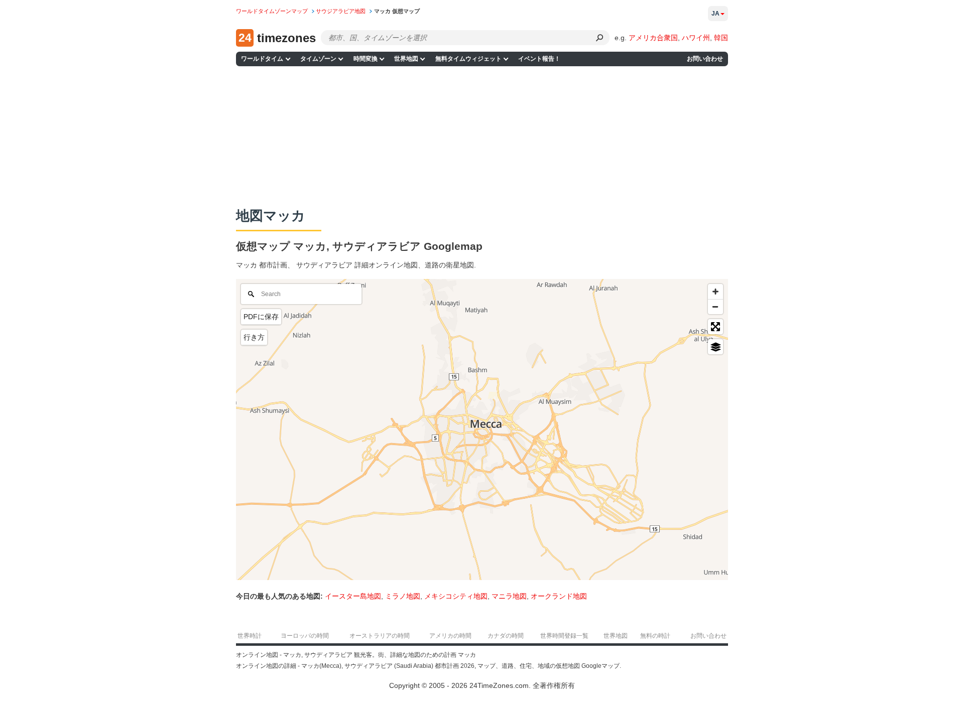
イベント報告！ (539, 58)
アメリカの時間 (450, 635)
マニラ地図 (509, 596)
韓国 (721, 38)
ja (715, 13)
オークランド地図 (559, 596)
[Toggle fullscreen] (715, 326)
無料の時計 (655, 635)
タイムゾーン (318, 58)
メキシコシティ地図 (456, 596)
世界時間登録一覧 (564, 635)
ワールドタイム (262, 58)
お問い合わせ (705, 58)
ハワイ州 (696, 38)
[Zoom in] (715, 291)
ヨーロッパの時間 (305, 635)
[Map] (482, 429)
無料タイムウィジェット (468, 58)
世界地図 (406, 58)
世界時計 (249, 635)
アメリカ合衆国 (653, 38)
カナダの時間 (506, 635)
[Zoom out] (715, 306)
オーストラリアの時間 (379, 635)
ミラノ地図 (402, 596)
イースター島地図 (353, 596)
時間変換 (365, 58)
